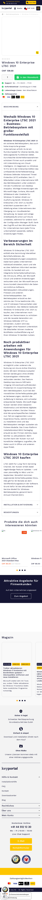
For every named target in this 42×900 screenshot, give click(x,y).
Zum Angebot (21, 596)
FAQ (3, 786)
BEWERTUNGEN (11, 512)
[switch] (5, 896)
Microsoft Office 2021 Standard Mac (10, 559)
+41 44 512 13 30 (11, 3)
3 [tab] (22, 570)
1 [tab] (17, 570)
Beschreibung (11, 107)
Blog (4, 800)
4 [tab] (25, 570)
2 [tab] (19, 570)
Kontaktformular (21, 848)
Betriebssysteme (12, 14)
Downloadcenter (9, 795)
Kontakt (5, 791)
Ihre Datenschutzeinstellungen (18, 894)
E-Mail (21, 841)
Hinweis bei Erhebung (9, 898)
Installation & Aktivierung (18, 505)
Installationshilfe (9, 782)
